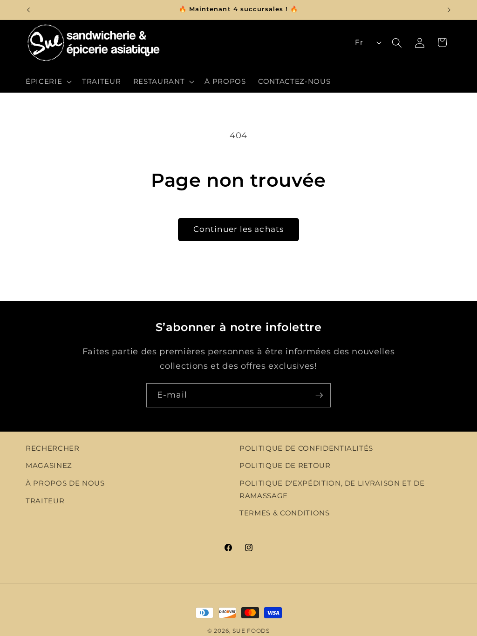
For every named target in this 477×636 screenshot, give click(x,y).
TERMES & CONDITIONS (284, 512)
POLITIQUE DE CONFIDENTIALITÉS (306, 448)
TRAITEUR (45, 500)
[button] (48, 81)
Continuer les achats (238, 229)
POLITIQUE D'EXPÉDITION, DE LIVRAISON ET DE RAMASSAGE (332, 489)
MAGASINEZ (49, 465)
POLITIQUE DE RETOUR (285, 465)
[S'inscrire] (319, 395)
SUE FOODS (251, 630)
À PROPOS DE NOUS (65, 483)
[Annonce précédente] (28, 10)
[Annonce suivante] (449, 10)
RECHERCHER (53, 448)
